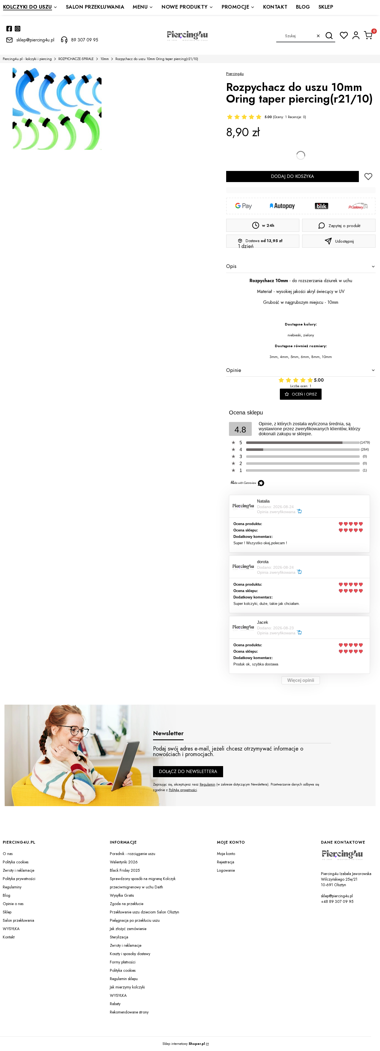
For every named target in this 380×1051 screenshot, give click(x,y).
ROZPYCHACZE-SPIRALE (76, 58)
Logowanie (226, 870)
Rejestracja (225, 862)
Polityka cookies (15, 862)
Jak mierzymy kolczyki (127, 987)
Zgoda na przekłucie (126, 903)
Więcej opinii (300, 680)
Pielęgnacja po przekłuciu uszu (135, 920)
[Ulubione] (344, 35)
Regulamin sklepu (124, 979)
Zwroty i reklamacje (18, 870)
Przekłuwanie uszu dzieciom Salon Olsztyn (144, 912)
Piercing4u (235, 73)
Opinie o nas (13, 903)
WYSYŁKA (11, 928)
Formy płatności (122, 962)
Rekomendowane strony (129, 1012)
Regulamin (207, 784)
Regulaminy (12, 887)
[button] (329, 36)
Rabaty (115, 1004)
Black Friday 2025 (125, 870)
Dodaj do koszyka (292, 176)
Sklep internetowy (183, 1043)
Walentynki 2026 (124, 862)
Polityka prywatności (19, 878)
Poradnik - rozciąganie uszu (132, 853)
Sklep (7, 912)
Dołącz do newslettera (188, 771)
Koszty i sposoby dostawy (130, 953)
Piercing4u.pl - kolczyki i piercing (27, 58)
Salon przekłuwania (18, 920)
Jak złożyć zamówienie (128, 928)
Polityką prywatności (183, 789)
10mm (104, 58)
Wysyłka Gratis (122, 895)
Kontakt (8, 937)
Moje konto (226, 853)
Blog (6, 895)
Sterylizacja (119, 937)
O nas (8, 853)
